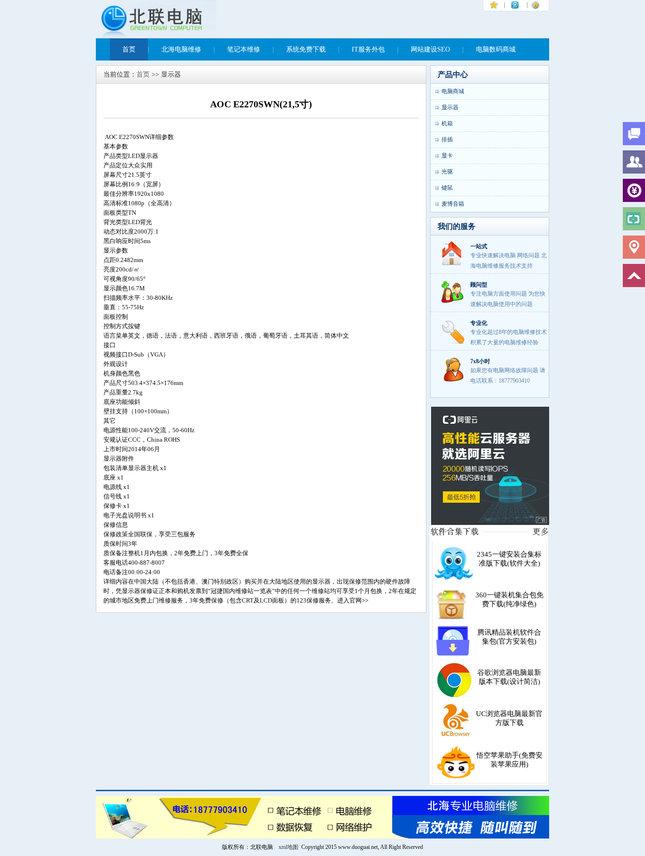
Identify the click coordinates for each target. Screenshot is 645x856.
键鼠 (447, 187)
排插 (447, 139)
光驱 (447, 171)
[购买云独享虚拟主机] (490, 523)
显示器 (449, 107)
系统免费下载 (306, 49)
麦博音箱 (452, 204)
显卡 (447, 155)
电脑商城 (452, 91)
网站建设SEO (430, 49)
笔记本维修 (243, 49)
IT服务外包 (368, 49)
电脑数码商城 (496, 49)
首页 (129, 49)
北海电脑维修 (181, 49)
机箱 (447, 123)
